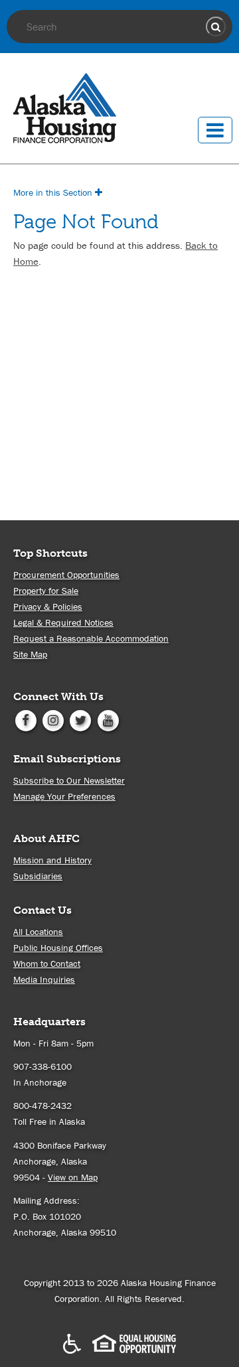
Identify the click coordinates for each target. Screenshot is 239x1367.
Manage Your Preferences (64, 796)
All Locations (38, 932)
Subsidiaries (37, 876)
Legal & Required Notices (63, 622)
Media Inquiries (44, 979)
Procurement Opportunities (66, 575)
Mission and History (52, 860)
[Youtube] (108, 719)
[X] (80, 719)
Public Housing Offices (58, 948)
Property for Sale (45, 591)
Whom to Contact (46, 964)
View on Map (73, 1177)
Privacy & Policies (47, 606)
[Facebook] (25, 719)
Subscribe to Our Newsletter (69, 780)
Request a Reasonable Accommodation (91, 638)
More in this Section (54, 192)
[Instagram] (52, 719)
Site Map (30, 654)
